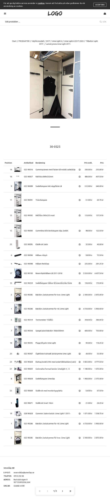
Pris (102, 163)
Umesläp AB (9, 468)
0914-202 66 (19, 476)
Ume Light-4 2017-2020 (74, 41)
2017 (48, 41)
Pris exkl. (88, 163)
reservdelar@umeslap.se (24, 472)
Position (8, 163)
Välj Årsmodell (38, 41)
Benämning (40, 163)
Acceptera (100, 5)
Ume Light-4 (57, 41)
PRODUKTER (24, 41)
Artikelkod (28, 163)
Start (14, 41)
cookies (41, 3)
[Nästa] (62, 491)
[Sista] (70, 491)
